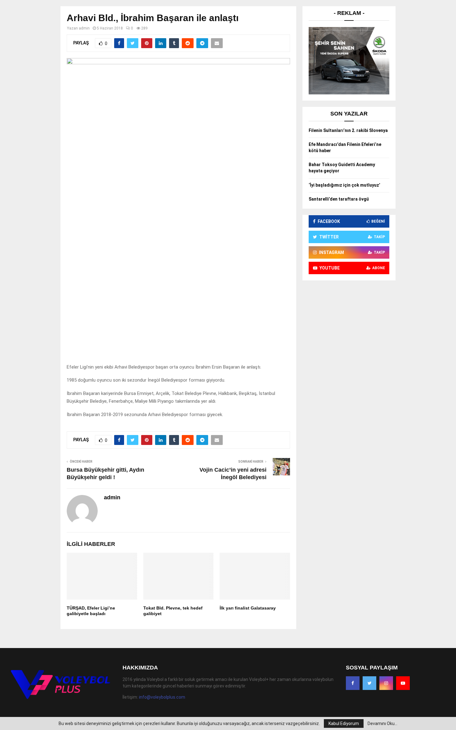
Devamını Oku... (382, 723)
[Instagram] (386, 683)
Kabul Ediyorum (344, 723)
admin (84, 28)
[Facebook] (353, 683)
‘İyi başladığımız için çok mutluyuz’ (344, 185)
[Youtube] (403, 683)
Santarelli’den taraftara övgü (339, 199)
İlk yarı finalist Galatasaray (248, 607)
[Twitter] (369, 683)
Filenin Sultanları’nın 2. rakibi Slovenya (348, 130)
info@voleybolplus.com (162, 697)
